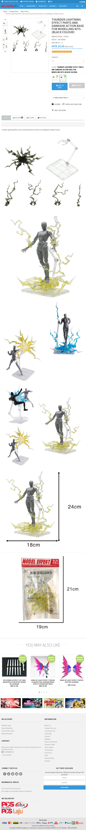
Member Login (6, 725)
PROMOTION (42, 6)
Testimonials (49, 750)
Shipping (47, 739)
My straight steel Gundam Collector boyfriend (16, 791)
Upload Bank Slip (7, 728)
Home (5, 11)
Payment (47, 736)
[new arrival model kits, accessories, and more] (11, 703)
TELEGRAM (6, 755)
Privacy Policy (50, 826)
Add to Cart (60, 86)
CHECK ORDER (62, 6)
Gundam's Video (50, 745)
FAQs (46, 755)
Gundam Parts (13, 11)
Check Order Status (8, 731)
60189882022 (8, 751)
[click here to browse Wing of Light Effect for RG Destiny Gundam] (71, 667)
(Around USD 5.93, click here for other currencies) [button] (67, 48)
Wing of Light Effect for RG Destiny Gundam (71, 681)
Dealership (48, 734)
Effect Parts (24, 11)
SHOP (21, 6)
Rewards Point (49, 758)
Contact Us (48, 753)
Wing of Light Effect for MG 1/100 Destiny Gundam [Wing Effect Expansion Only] (43, 682)
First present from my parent (11, 788)
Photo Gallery (49, 747)
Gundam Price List (50, 728)
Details (6, 117)
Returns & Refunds (51, 742)
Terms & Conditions (38, 826)
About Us (48, 725)
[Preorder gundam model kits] (75, 703)
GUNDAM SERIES (31, 6)
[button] (58, 46)
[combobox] (68, 61)
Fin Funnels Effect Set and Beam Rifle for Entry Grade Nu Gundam (14, 682)
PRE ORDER (52, 6)
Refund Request (7, 734)
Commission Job (50, 731)
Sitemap (47, 761)
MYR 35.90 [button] (69, 46)
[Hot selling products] (32, 703)
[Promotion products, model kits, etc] (54, 703)
